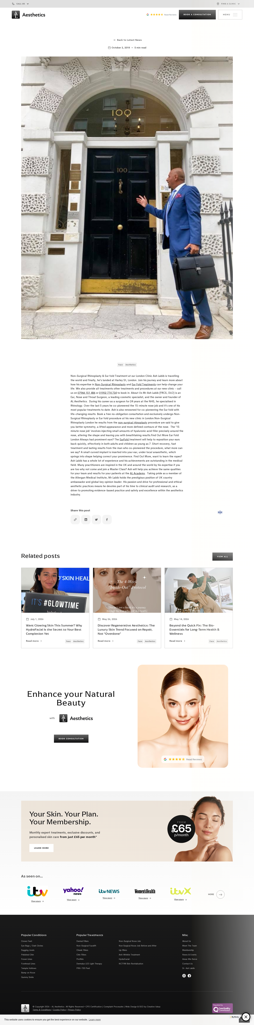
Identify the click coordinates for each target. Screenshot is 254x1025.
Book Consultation (71, 739)
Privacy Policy (74, 1009)
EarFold (124, 439)
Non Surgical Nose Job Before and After (137, 945)
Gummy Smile (27, 977)
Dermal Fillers (82, 941)
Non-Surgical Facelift (86, 945)
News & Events (189, 954)
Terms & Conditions (42, 1009)
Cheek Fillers (82, 950)
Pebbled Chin (27, 954)
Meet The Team (189, 945)
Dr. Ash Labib (188, 968)
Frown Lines (26, 959)
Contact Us (187, 963)
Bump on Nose (28, 972)
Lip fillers (123, 950)
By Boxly (235, 1017)
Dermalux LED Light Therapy (89, 963)
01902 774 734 (108, 392)
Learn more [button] (95, 1019)
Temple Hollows (28, 968)
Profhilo (80, 959)
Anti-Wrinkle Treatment (129, 954)
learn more (41, 848)
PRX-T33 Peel (83, 968)
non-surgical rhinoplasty (132, 422)
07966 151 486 (86, 392)
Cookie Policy (59, 1009)
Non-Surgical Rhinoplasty (110, 384)
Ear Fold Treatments (144, 384)
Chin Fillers (81, 954)
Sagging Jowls (27, 950)
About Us (186, 941)
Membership (188, 950)
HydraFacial (124, 959)
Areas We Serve (189, 959)
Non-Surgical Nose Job (130, 941)
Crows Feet (26, 941)
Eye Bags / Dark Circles (32, 945)
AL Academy (137, 473)
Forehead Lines (28, 963)
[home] (28, 15)
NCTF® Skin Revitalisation (131, 963)
